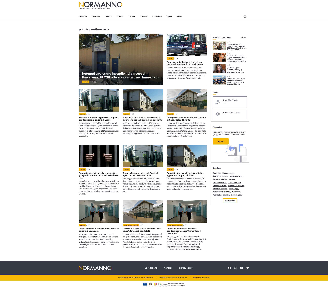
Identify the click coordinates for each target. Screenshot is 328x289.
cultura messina (220, 183)
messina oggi (229, 173)
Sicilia (179, 16)
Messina (217, 173)
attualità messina (221, 176)
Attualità (83, 16)
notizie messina (220, 186)
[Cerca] (245, 16)
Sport (169, 16)
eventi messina (237, 176)
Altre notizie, (128, 225)
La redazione (151, 267)
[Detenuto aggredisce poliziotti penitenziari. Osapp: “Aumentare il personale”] (187, 211)
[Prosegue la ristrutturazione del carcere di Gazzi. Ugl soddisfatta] (187, 100)
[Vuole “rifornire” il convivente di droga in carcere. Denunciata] (99, 211)
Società (143, 16)
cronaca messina (220, 179)
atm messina (237, 195)
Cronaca (96, 16)
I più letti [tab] (243, 37)
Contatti (168, 267)
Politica (108, 16)
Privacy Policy (185, 267)
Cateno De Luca (235, 183)
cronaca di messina (236, 186)
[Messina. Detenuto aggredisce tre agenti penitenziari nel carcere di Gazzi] (99, 100)
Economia (157, 16)
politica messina (220, 189)
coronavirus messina (222, 192)
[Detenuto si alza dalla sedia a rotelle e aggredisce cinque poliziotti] (187, 156)
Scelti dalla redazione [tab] (222, 37)
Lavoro (132, 16)
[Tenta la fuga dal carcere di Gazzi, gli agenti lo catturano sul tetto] (143, 156)
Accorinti (236, 192)
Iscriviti (221, 141)
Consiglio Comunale (221, 195)
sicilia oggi (234, 189)
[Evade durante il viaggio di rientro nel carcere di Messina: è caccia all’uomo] (187, 45)
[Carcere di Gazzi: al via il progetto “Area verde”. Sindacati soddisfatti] (143, 211)
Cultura (120, 16)
